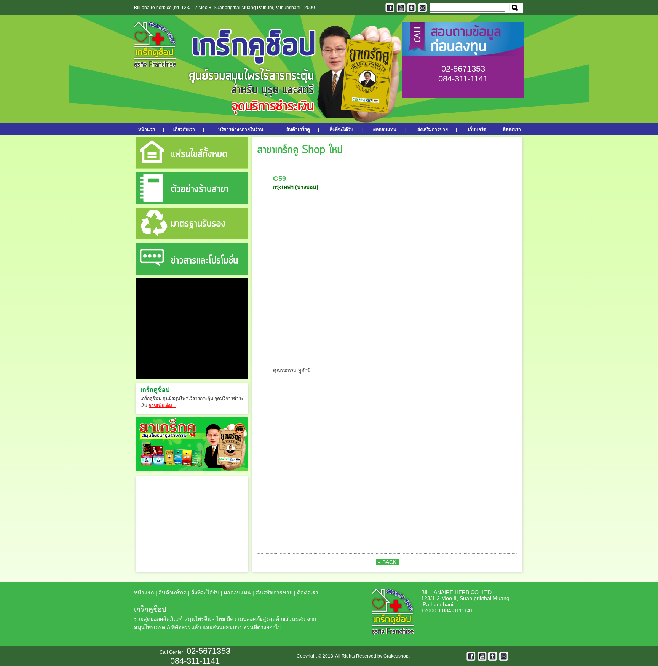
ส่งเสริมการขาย (432, 129)
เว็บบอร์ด (477, 129)
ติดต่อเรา (512, 129)
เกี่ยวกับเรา (184, 129)
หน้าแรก (149, 129)
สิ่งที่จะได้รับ (341, 129)
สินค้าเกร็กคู (298, 129)
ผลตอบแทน (384, 129)
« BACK (387, 562)
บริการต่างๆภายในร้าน (240, 129)
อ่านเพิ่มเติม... (162, 405)
